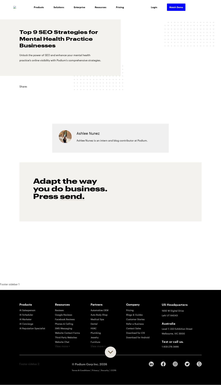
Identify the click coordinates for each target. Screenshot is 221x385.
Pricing (120, 7)
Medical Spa (97, 319)
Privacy (95, 370)
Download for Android (137, 337)
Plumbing (96, 332)
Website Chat (62, 342)
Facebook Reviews (65, 319)
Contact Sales (133, 328)
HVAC (93, 328)
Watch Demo (176, 7)
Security (105, 370)
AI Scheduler (26, 314)
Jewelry (95, 337)
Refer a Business (135, 323)
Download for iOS (135, 332)
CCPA (113, 370)
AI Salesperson (27, 310)
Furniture (95, 342)
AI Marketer (25, 319)
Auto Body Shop (99, 314)
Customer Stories (135, 319)
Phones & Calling (64, 323)
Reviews (59, 310)
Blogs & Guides (134, 314)
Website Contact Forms (67, 332)
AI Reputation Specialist (32, 328)
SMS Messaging (63, 328)
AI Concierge (26, 323)
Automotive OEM (99, 310)
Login (154, 7)
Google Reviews (63, 314)
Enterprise (79, 7)
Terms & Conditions (81, 370)
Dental (94, 323)
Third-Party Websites (66, 337)
